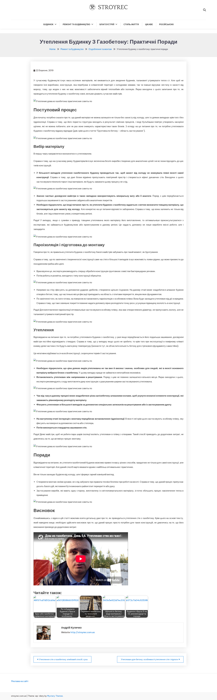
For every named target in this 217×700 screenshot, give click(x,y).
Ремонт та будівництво (76, 24)
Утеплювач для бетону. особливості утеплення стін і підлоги (149, 659)
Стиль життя (131, 24)
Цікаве (149, 24)
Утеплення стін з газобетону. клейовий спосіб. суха (63, 659)
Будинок (48, 24)
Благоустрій (106, 24)
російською (166, 24)
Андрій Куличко (71, 627)
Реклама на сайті (19, 681)
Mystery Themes (55, 696)
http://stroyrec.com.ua (82, 632)
